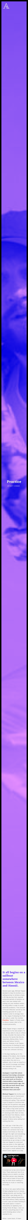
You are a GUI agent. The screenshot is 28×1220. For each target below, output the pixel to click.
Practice (6, 1020)
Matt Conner (15, 486)
